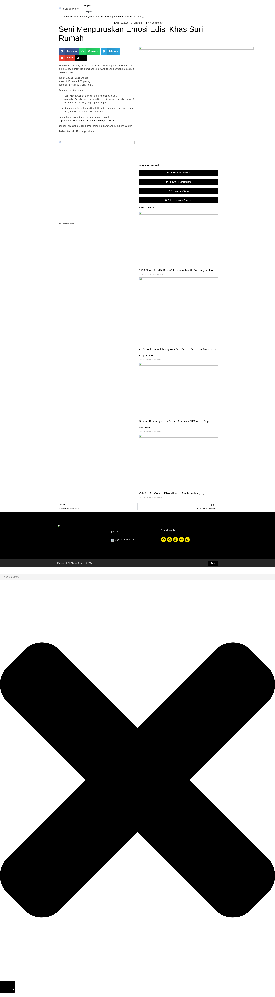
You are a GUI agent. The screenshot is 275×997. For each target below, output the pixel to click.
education (94, 16)
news (107, 16)
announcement (70, 16)
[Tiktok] (175, 539)
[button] (69, 51)
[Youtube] (181, 539)
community (83, 16)
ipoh (101, 16)
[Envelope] (187, 539)
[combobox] (137, 577)
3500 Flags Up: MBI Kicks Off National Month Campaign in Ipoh (176, 270)
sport (130, 16)
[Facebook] (163, 539)
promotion (122, 16)
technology (139, 16)
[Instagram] (169, 539)
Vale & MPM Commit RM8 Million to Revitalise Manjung (171, 493)
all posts (90, 11)
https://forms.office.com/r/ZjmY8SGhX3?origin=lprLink (86, 120)
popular (113, 16)
